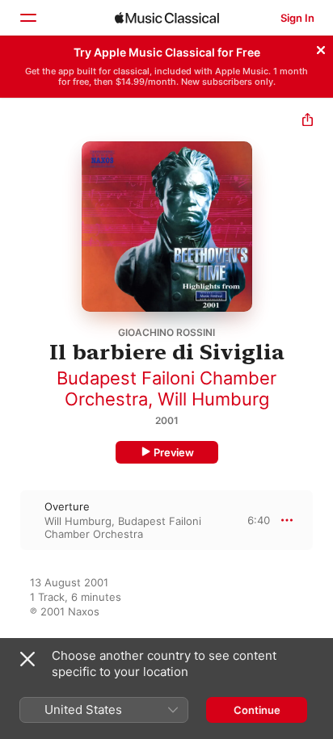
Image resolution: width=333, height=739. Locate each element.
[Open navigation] (27, 18)
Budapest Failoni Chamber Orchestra (122, 527)
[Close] (321, 48)
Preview (174, 452)
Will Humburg (213, 398)
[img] (167, 17)
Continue (257, 709)
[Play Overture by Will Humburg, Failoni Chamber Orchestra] (10, 520)
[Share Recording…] (307, 121)
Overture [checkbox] (67, 506)
